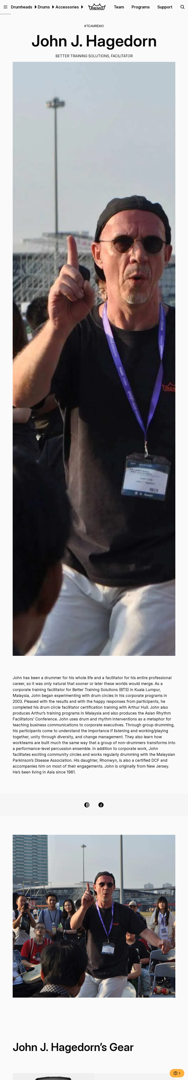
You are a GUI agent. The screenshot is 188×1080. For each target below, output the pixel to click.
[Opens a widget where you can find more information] (177, 1073)
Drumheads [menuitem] (21, 7)
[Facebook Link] (101, 805)
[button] (5, 7)
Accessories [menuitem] (67, 7)
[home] (96, 7)
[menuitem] (35, 7)
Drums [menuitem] (44, 7)
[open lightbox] (94, 359)
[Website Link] (87, 805)
